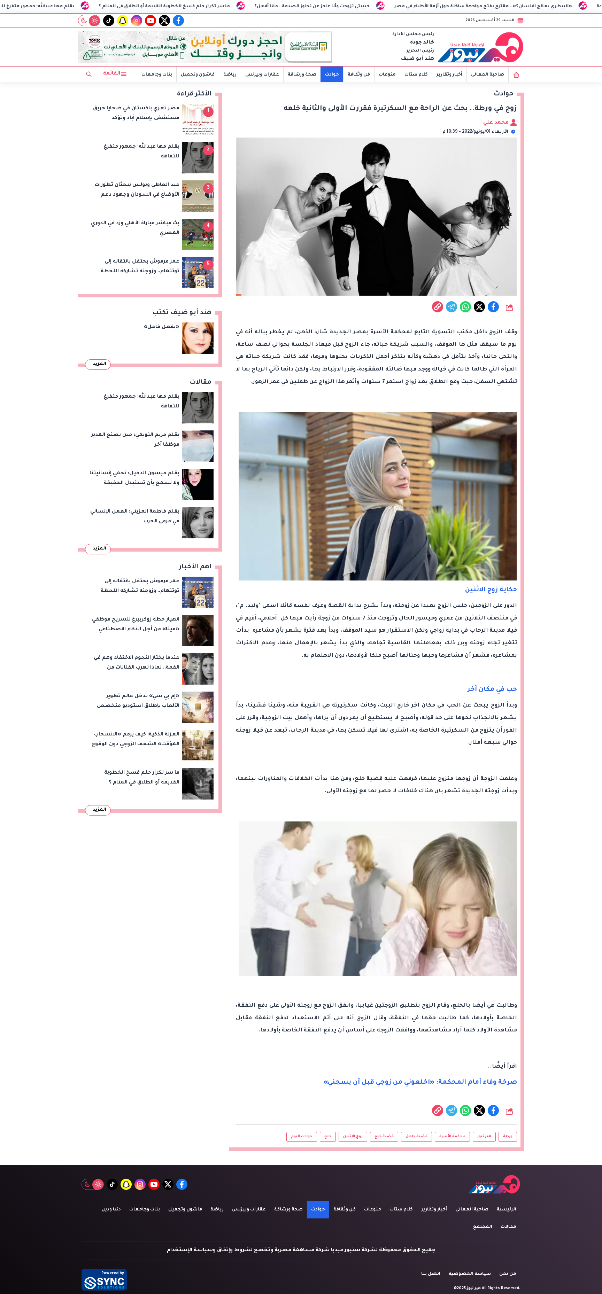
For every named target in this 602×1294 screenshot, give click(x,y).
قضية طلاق (416, 1137)
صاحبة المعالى (487, 74)
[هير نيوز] (481, 47)
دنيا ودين (111, 1209)
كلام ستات (416, 74)
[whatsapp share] (465, 306)
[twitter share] (479, 306)
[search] (89, 74)
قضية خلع (384, 1137)
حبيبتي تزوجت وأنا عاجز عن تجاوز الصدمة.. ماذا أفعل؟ (388, 6)
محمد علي (496, 123)
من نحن (507, 1274)
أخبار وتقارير (449, 74)
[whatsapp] (437, 306)
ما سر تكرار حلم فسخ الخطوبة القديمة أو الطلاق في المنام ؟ (240, 6)
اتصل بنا (430, 1274)
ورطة (507, 1137)
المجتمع (482, 1227)
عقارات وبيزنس (262, 74)
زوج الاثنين (353, 1137)
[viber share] (451, 306)
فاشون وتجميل (198, 74)
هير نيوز (484, 1137)
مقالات (508, 1227)
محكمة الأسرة (452, 1137)
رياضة (230, 74)
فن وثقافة (359, 74)
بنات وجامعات (156, 74)
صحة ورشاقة (302, 74)
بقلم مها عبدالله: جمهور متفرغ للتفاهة (107, 6)
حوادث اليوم (301, 1137)
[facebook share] (493, 306)
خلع (327, 1137)
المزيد (99, 364)
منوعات (387, 74)
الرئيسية (506, 1209)
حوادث (332, 74)
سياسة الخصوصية (470, 1274)
